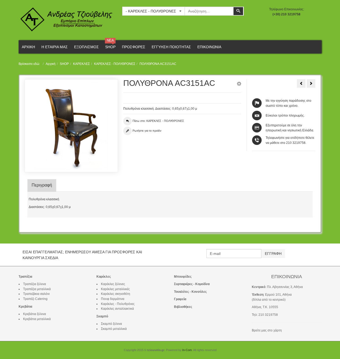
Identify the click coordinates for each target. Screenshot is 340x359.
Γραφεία (180, 299)
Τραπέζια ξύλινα (34, 284)
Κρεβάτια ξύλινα (34, 314)
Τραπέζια (25, 276)
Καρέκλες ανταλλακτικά (117, 309)
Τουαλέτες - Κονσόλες (190, 292)
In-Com (187, 350)
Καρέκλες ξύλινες (113, 284)
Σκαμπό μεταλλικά (114, 329)
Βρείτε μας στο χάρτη (267, 330)
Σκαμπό (102, 316)
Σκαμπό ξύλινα (111, 324)
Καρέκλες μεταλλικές (115, 289)
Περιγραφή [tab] (42, 185)
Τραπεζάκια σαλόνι (36, 294)
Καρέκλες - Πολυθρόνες (118, 304)
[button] (239, 84)
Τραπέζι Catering (35, 299)
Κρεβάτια (25, 306)
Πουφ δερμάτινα (112, 299)
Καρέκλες (103, 276)
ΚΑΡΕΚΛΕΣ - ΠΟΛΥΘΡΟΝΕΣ (114, 64)
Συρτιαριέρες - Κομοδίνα (192, 284)
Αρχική (51, 64)
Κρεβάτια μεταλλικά (37, 319)
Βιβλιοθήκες (183, 307)
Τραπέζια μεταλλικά (37, 289)
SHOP (64, 64)
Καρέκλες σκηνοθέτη (115, 294)
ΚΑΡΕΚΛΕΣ (81, 64)
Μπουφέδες (183, 276)
